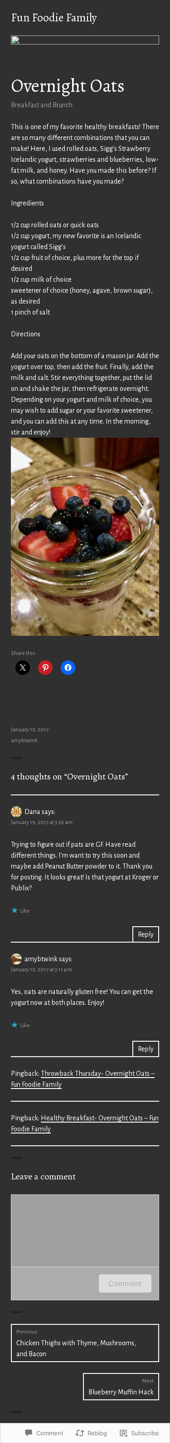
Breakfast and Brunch (42, 105)
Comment (125, 1283)
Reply (146, 934)
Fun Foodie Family (54, 17)
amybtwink (24, 741)
